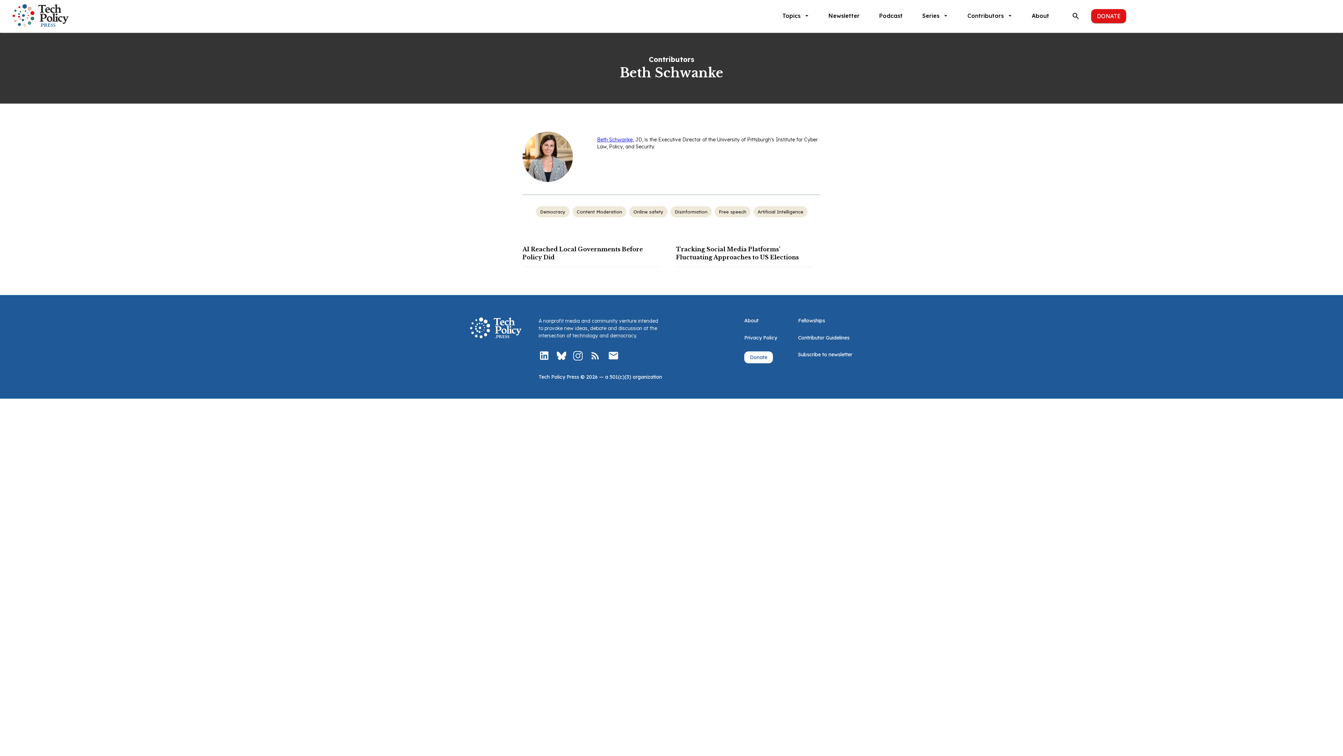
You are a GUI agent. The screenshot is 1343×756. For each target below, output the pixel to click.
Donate (1109, 16)
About (1040, 15)
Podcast (891, 15)
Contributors (985, 15)
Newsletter (844, 15)
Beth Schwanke (615, 139)
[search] (1076, 16)
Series (930, 15)
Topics (791, 15)
